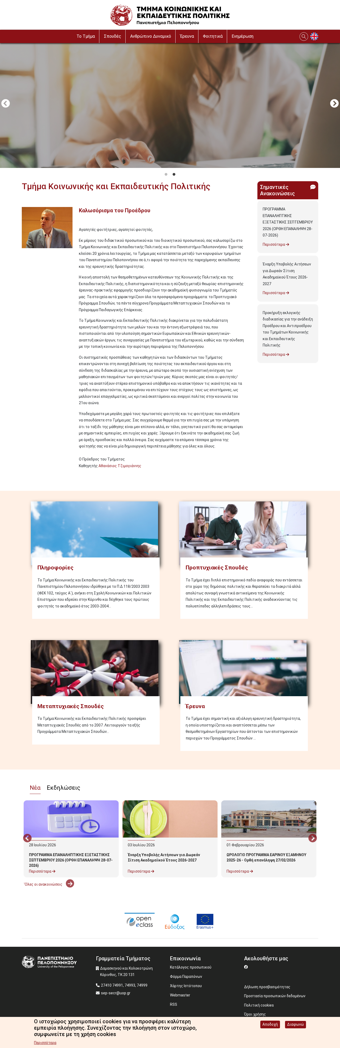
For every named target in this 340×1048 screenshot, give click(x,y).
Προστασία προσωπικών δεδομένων (274, 996)
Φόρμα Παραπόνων (186, 976)
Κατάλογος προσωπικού (190, 967)
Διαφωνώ (295, 1024)
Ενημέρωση (242, 36)
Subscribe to (24, 475)
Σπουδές (112, 36)
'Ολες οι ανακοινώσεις (43, 884)
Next (334, 103)
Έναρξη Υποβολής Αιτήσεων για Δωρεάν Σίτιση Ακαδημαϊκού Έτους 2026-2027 (287, 274)
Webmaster (180, 995)
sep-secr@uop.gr (115, 993)
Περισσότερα (274, 244)
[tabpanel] (170, 104)
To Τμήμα (85, 36)
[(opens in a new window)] (140, 921)
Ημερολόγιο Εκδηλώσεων (46, 898)
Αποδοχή (270, 1024)
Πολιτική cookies (259, 1005)
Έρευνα (187, 36)
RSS (173, 1004)
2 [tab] (174, 174)
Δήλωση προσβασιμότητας (267, 987)
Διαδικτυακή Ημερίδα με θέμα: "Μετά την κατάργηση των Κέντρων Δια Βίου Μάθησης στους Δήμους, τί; (167, 949)
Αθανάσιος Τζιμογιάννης (120, 466)
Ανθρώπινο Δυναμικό (150, 36)
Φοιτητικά (213, 36)
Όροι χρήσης (255, 1014)
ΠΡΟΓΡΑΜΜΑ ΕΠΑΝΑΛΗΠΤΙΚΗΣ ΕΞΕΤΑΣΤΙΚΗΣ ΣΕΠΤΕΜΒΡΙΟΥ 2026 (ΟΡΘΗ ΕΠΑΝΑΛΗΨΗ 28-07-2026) (288, 222)
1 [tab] (166, 174)
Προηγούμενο (5, 103)
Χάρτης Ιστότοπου (186, 986)
